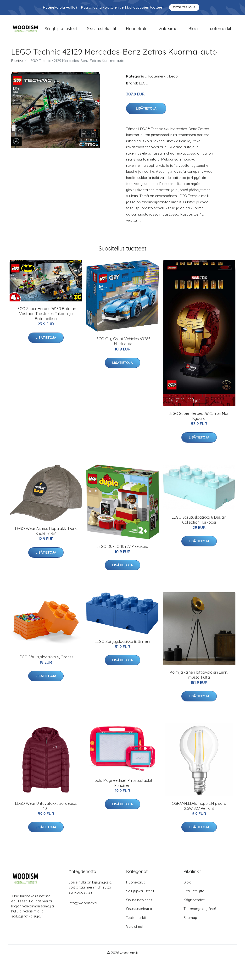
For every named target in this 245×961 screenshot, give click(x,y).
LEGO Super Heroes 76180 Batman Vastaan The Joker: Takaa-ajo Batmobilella (46, 313)
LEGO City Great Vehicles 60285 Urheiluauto (122, 341)
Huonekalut (137, 28)
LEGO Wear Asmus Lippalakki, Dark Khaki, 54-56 (46, 531)
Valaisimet (168, 28)
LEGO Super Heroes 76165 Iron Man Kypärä (198, 416)
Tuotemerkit (219, 28)
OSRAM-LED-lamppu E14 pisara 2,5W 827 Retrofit (199, 806)
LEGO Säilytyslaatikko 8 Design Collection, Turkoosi (199, 520)
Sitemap (190, 917)
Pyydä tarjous (184, 7)
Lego (173, 76)
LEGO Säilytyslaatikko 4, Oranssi (46, 657)
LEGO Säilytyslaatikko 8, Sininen (122, 641)
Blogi (193, 28)
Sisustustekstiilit (101, 28)
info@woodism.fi (83, 903)
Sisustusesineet (139, 900)
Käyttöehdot (194, 900)
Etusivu (17, 60)
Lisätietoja (146, 108)
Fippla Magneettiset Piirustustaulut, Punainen (122, 783)
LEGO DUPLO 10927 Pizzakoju (122, 546)
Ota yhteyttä (194, 891)
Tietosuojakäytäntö (200, 908)
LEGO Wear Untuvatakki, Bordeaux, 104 (46, 806)
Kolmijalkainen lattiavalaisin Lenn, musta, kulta (199, 675)
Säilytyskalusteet (61, 28)
